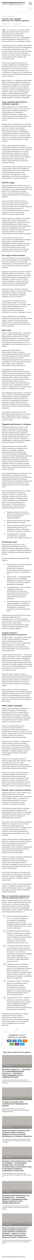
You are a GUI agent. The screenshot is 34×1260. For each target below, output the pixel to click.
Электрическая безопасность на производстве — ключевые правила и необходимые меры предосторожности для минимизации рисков (15, 1199)
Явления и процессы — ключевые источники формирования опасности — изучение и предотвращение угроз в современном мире (16, 1073)
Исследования (17, 23)
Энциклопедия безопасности (13, 3)
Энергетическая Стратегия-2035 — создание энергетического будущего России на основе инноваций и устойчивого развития (17, 1133)
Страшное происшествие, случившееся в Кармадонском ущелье (15, 1104)
